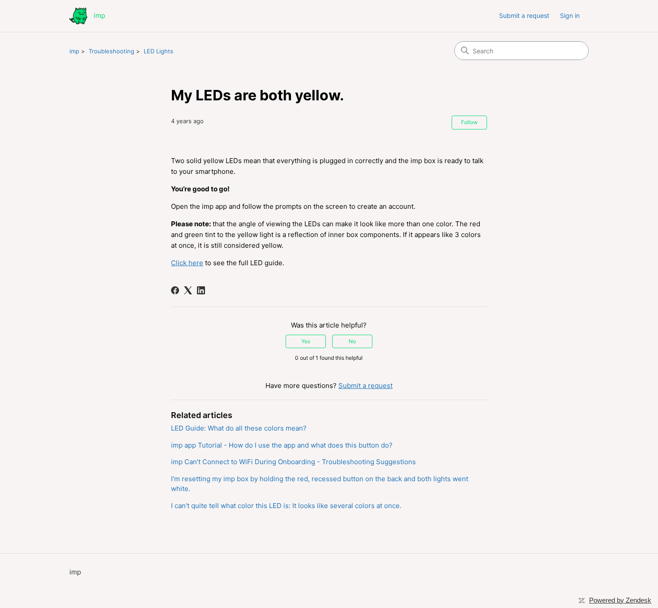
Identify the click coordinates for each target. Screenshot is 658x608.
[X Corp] (188, 290)
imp (74, 51)
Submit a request (524, 15)
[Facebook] (175, 290)
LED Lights (158, 51)
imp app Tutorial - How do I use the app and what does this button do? (282, 445)
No (352, 341)
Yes (305, 341)
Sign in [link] (570, 15)
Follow (469, 122)
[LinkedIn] (201, 290)
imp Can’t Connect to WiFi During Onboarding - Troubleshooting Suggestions (293, 461)
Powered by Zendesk (620, 600)
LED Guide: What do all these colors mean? (239, 428)
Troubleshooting (111, 51)
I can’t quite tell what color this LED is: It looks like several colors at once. (286, 505)
